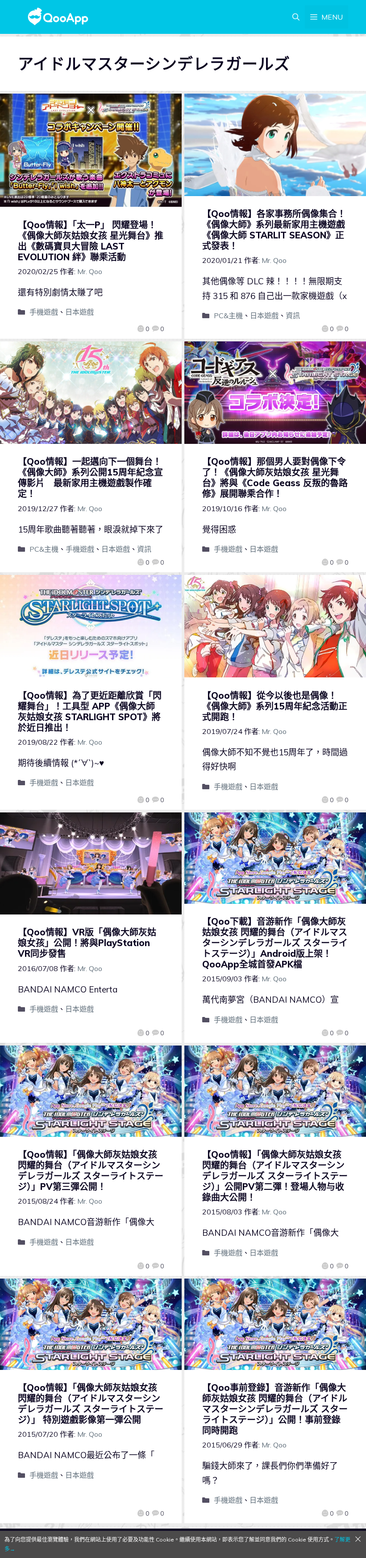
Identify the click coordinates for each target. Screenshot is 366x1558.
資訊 (293, 315)
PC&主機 (228, 315)
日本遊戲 (79, 312)
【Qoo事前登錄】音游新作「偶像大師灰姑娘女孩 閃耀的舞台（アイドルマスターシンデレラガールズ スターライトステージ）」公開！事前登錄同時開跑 (275, 1409)
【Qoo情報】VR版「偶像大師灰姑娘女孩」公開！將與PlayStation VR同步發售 (87, 943)
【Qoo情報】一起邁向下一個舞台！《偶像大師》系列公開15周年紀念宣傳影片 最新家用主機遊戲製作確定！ (90, 477)
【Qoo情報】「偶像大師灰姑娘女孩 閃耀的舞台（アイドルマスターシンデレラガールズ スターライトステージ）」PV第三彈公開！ (90, 1170)
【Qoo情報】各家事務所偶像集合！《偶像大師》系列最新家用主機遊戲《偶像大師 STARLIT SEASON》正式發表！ (274, 229)
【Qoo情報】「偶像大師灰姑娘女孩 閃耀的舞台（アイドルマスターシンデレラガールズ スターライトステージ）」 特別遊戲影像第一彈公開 (90, 1403)
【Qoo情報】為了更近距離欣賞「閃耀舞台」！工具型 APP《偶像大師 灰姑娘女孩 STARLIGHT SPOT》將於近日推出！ (90, 711)
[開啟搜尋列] (296, 17)
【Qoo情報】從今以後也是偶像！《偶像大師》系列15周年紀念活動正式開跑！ (274, 706)
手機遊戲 (43, 312)
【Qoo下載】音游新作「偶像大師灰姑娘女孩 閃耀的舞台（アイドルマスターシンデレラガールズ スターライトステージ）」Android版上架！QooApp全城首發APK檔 (275, 943)
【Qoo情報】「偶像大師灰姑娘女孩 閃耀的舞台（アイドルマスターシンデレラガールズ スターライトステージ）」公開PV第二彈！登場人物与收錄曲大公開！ (275, 1176)
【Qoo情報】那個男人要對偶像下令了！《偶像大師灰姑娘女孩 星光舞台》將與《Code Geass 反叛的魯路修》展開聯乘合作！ (275, 477)
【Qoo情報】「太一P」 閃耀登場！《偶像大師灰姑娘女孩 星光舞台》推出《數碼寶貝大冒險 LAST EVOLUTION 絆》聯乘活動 (90, 240)
